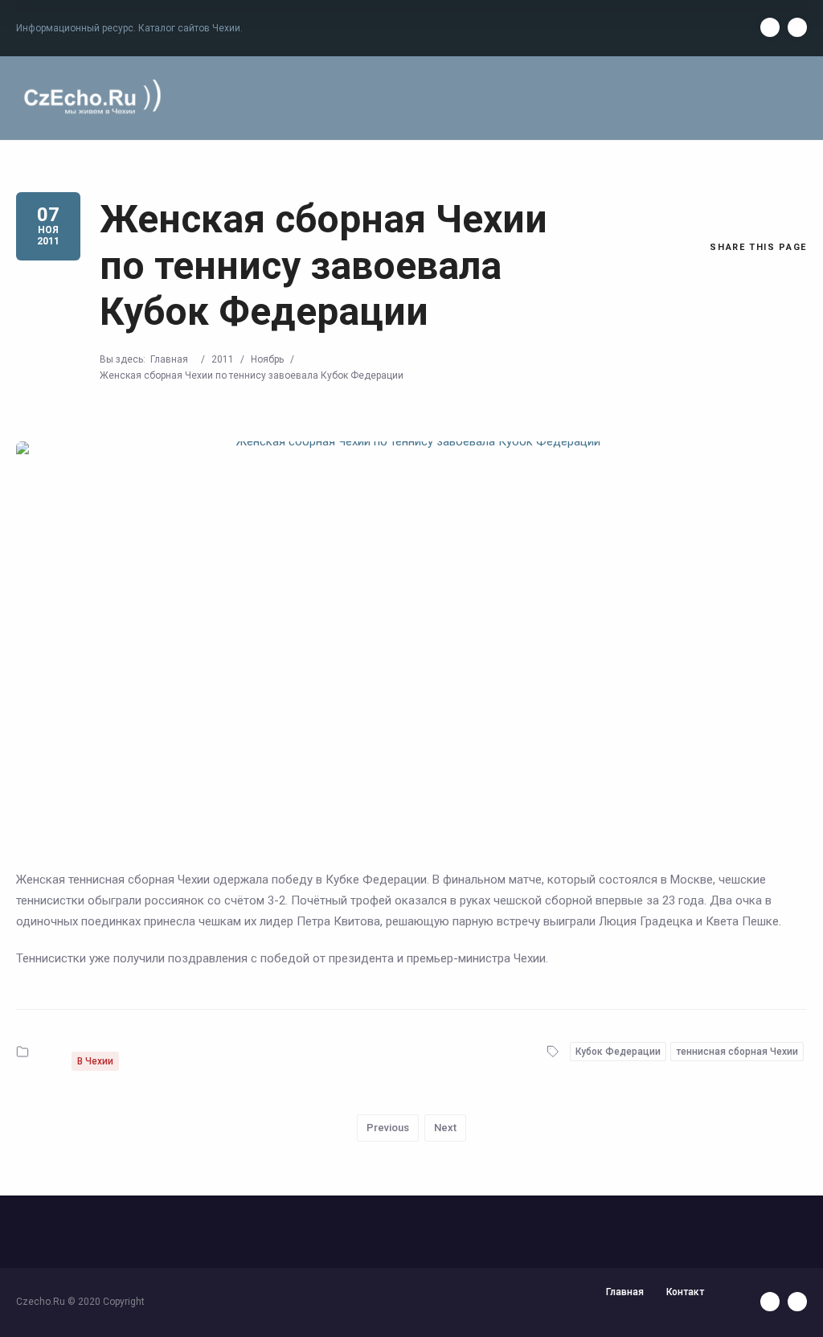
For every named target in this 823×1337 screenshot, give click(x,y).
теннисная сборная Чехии (737, 1051)
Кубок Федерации (618, 1051)
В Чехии (95, 1061)
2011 (222, 359)
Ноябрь (267, 359)
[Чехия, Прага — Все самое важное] (90, 98)
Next (445, 1128)
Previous (387, 1128)
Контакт (685, 1292)
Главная (169, 359)
